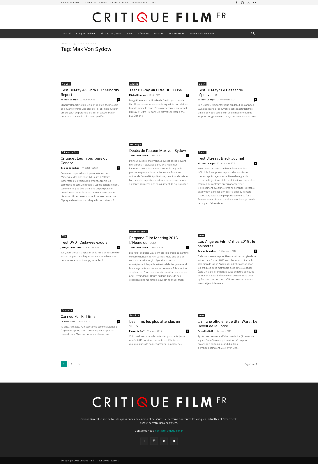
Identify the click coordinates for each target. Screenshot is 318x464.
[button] (252, 33)
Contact (154, 2)
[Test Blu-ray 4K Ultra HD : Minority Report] (90, 71)
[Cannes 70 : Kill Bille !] (90, 301)
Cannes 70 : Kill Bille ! (79, 316)
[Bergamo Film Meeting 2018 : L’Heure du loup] (159, 222)
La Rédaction (68, 321)
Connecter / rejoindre (96, 2)
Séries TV (143, 33)
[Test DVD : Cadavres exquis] (90, 224)
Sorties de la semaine (202, 33)
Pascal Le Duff (136, 331)
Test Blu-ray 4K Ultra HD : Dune (155, 90)
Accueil (67, 33)
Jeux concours (176, 33)
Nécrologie (135, 144)
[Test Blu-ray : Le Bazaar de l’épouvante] (227, 71)
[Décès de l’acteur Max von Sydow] (159, 135)
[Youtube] (254, 2)
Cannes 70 (67, 310)
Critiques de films (86, 33)
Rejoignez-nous (139, 2)
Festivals (159, 33)
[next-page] (79, 364)
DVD (64, 236)
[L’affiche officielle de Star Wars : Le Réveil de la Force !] (227, 304)
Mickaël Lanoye (69, 99)
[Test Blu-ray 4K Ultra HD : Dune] (159, 71)
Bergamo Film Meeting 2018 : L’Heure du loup (154, 240)
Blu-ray (202, 84)
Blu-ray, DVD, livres (111, 33)
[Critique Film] (159, 17)
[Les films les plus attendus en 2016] (159, 304)
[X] (248, 2)
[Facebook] (236, 2)
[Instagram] (242, 2)
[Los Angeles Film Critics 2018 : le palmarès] (227, 224)
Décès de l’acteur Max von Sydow (157, 150)
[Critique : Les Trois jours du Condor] (90, 139)
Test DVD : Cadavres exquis (84, 242)
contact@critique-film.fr (169, 430)
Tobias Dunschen (70, 167)
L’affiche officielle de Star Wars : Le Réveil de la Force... (227, 323)
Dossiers (134, 315)
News (130, 33)
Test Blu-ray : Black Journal (221, 158)
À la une (66, 84)
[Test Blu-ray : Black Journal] (227, 139)
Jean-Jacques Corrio (71, 247)
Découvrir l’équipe (119, 2)
